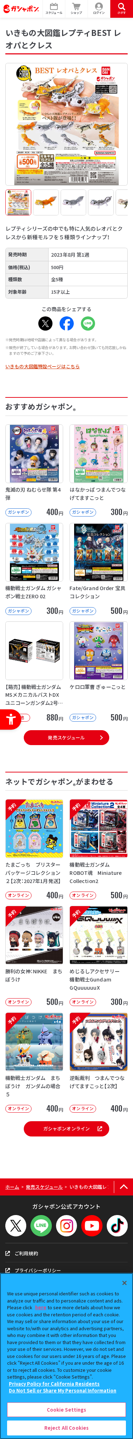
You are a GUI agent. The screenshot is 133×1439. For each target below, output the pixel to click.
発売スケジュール (66, 737)
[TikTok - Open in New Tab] (117, 1225)
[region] (66, 1356)
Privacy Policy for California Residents (54, 1383)
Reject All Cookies (66, 1427)
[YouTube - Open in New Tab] (91, 1225)
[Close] (124, 1283)
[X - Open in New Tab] (45, 323)
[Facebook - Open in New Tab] (67, 323)
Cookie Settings (67, 1409)
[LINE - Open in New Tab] (88, 323)
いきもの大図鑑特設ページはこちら (42, 366)
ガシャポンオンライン (66, 1128)
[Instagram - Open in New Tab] (66, 1225)
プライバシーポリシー (38, 1270)
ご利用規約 (26, 1253)
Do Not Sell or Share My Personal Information (62, 1390)
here (40, 1307)
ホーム (12, 1186)
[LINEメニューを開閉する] (41, 1225)
